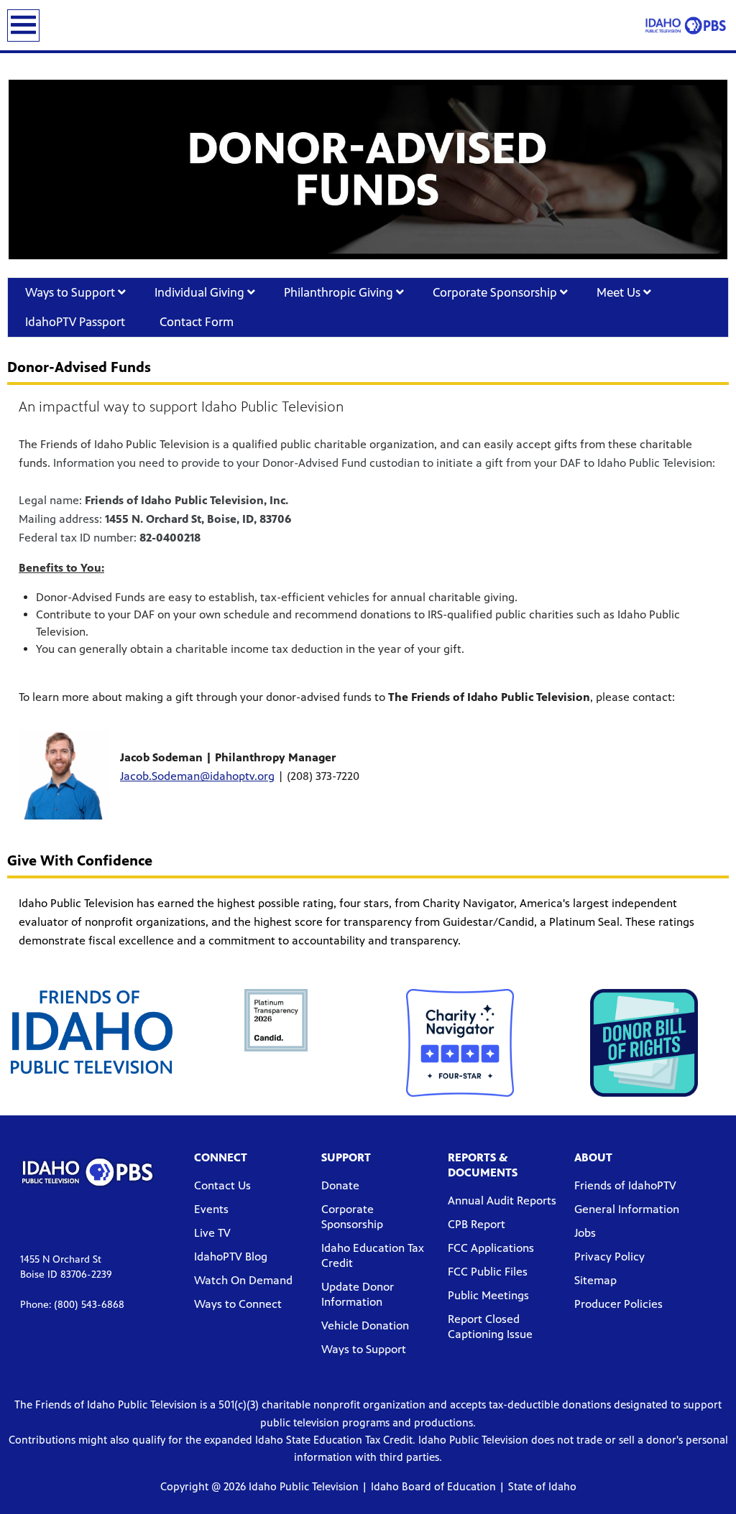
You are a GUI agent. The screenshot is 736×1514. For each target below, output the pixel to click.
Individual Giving (201, 292)
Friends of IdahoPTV (625, 1185)
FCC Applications (491, 1248)
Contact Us (222, 1185)
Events (211, 1209)
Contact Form (198, 322)
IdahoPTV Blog (230, 1256)
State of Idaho (542, 1486)
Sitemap (595, 1280)
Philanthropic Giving (340, 292)
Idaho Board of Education (433, 1486)
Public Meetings (488, 1295)
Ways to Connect (238, 1304)
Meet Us (620, 292)
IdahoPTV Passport (75, 322)
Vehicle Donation (365, 1325)
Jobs (585, 1233)
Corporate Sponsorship (496, 292)
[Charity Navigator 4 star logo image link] (460, 1043)
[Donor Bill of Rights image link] (644, 1043)
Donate (340, 1185)
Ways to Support (71, 292)
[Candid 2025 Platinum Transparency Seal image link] (276, 1020)
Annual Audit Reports (502, 1200)
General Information (626, 1209)
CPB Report (476, 1224)
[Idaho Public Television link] (685, 25)
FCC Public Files (488, 1271)
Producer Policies (618, 1304)
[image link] (91, 1032)
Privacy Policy (609, 1256)
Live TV (212, 1233)
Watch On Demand (243, 1280)
